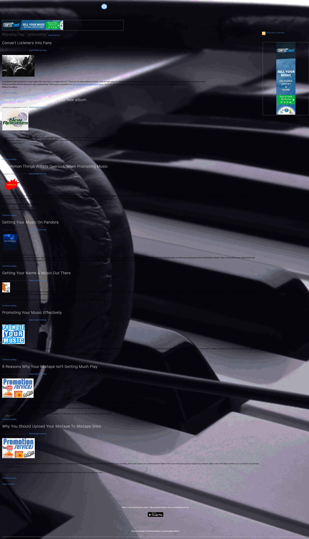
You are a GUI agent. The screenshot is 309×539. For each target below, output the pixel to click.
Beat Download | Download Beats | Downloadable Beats (155, 531)
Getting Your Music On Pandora (30, 222)
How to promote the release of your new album (44, 99)
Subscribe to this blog (275, 33)
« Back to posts (8, 484)
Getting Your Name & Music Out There (36, 273)
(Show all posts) (54, 35)
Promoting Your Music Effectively (32, 312)
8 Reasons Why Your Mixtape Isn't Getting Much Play (50, 366)
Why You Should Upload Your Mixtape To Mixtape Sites (51, 426)
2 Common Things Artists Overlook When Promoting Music (55, 166)
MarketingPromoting (37, 50)
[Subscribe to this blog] (264, 33)
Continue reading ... (10, 93)
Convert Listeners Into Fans (27, 43)
